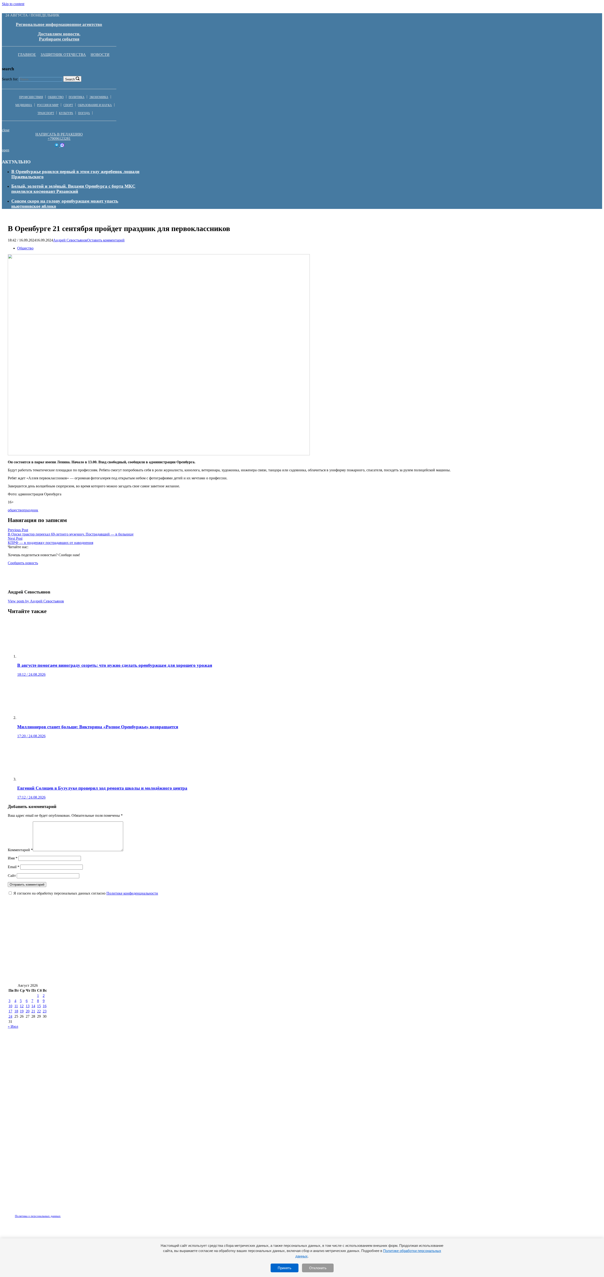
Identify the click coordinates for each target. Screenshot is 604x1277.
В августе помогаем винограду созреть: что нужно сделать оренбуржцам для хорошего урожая (105, 934)
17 (10, 1011)
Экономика (98, 97)
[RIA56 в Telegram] (57, 146)
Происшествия (31, 97)
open (5, 150)
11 (16, 1006)
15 (39, 1006)
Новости (100, 55)
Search (70, 79)
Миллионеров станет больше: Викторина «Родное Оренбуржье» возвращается (88, 948)
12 (22, 1006)
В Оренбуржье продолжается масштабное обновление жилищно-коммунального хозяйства (101, 976)
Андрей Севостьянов (70, 240)
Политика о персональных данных (38, 1216)
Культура (66, 113)
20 (27, 1011)
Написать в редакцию (59, 134)
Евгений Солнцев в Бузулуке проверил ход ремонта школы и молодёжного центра (254, 948)
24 (10, 1016)
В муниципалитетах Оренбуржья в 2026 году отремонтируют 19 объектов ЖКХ (384, 962)
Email (13, 867)
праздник (30, 510)
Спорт (68, 105)
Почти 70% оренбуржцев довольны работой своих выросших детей (408, 948)
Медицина (23, 105)
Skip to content (13, 4)
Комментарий (20, 850)
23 (44, 1011)
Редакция (33, 1213)
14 (33, 1006)
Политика (76, 97)
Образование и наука (95, 105)
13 (27, 1006)
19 (22, 1011)
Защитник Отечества (63, 55)
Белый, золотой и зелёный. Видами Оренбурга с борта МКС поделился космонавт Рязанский (73, 189)
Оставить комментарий (106, 240)
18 (16, 1011)
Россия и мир (48, 105)
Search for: (10, 79)
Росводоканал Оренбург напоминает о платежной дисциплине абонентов (227, 962)
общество (15, 510)
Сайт (12, 876)
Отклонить (318, 1268)
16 (44, 1006)
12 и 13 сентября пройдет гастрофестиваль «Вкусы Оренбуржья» (269, 934)
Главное (27, 55)
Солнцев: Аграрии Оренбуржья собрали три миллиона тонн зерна (404, 934)
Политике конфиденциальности (132, 893)
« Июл (13, 1026)
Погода (84, 113)
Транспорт (46, 113)
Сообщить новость (23, 563)
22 (39, 1011)
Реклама (56, 1213)
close (5, 130)
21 (33, 1011)
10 (10, 1006)
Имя (12, 858)
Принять (284, 1268)
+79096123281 (59, 139)
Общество (56, 97)
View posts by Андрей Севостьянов (36, 601)
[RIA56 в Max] (62, 146)
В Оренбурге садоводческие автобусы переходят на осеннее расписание (80, 962)
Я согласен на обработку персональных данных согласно (85, 893)
